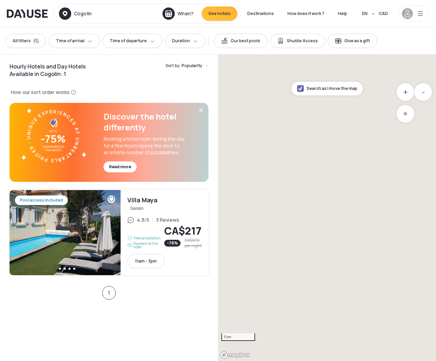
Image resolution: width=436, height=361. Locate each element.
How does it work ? (305, 13)
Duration (181, 41)
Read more (120, 167)
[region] (327, 207)
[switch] (240, 41)
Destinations (260, 13)
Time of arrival (70, 41)
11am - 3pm (146, 261)
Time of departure (128, 41)
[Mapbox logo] (235, 355)
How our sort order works (40, 92)
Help (342, 13)
